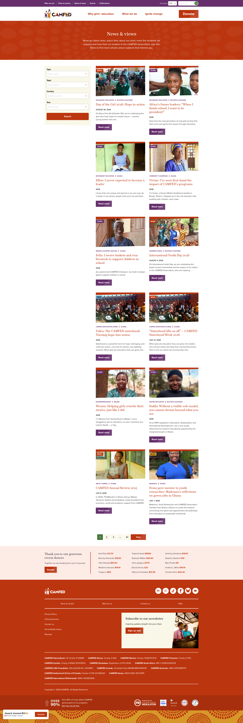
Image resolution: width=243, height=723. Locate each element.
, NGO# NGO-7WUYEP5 (126, 673)
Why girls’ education (101, 13)
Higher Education (156, 402)
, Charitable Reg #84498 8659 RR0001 (122, 668)
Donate (188, 14)
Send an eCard (67, 603)
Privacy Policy (51, 614)
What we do (129, 13)
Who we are (49, 3)
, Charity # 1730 (175, 658)
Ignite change (154, 13)
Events (92, 3)
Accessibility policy (53, 629)
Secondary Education (105, 100)
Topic (49, 80)
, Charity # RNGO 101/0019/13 (65, 663)
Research (153, 484)
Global (124, 327)
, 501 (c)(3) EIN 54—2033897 (69, 668)
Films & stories (64, 3)
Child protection (52, 619)
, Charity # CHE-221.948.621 (75, 673)
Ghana (119, 176)
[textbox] (60, 74)
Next (138, 537)
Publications (104, 3)
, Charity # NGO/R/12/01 (138, 658)
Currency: (163, 3)
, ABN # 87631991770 (168, 668)
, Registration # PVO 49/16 (110, 663)
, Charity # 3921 (102, 658)
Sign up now (134, 630)
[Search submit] (196, 3)
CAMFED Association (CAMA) (107, 327)
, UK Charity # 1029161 (64, 658)
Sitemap (48, 634)
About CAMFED (102, 484)
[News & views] (58, 13)
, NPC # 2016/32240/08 (155, 663)
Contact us (145, 603)
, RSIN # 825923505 (69, 678)
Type (49, 69)
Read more (103, 127)
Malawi (116, 402)
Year (49, 102)
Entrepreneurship (103, 402)
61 (127, 537)
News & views (80, 3)
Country (50, 91)
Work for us (107, 603)
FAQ (180, 603)
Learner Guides (155, 251)
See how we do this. (71, 706)
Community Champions (158, 176)
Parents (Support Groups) (106, 251)
